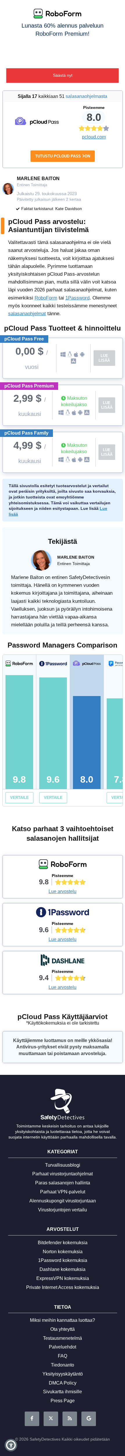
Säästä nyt (62, 75)
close (117, 7)
